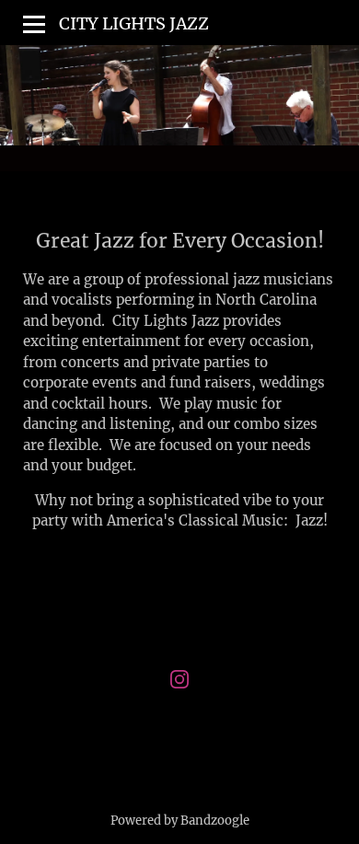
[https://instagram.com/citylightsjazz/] (179, 682)
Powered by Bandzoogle (179, 820)
